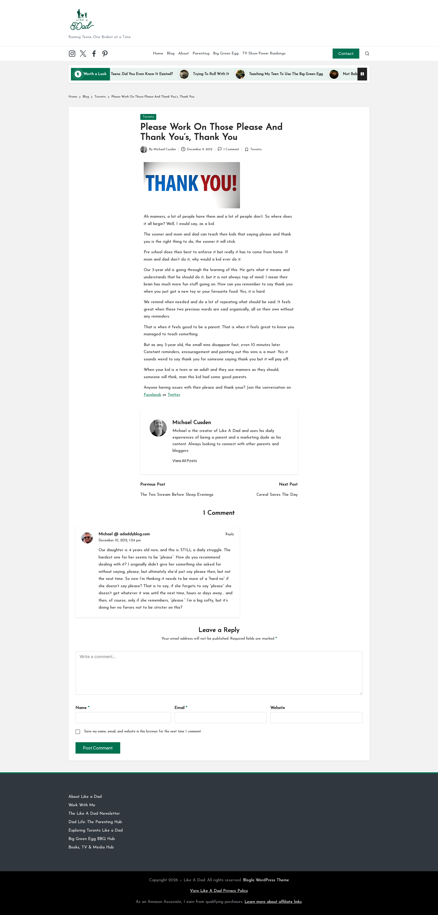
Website (277, 708)
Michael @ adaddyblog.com (124, 534)
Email (181, 708)
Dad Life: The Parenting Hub (95, 822)
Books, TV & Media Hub (91, 847)
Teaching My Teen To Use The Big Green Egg (263, 74)
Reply (229, 534)
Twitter (174, 395)
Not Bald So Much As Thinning (346, 74)
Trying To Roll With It (189, 74)
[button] (346, 54)
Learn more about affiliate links (273, 902)
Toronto (148, 117)
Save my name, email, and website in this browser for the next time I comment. (143, 731)
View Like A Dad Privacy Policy (219, 891)
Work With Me (81, 805)
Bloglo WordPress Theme (266, 880)
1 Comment (231, 149)
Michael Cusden (191, 422)
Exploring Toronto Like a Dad (95, 831)
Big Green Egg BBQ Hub (91, 839)
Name (82, 708)
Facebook (152, 395)
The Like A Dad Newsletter (94, 814)
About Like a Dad (85, 797)
